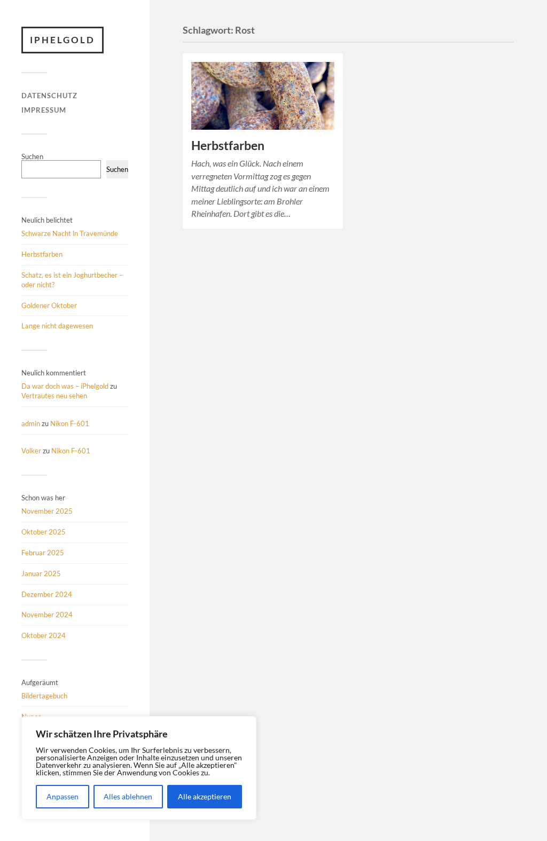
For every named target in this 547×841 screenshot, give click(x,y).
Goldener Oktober (49, 305)
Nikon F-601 (69, 423)
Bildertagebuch (44, 695)
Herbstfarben (41, 254)
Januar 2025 (41, 573)
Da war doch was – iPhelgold (64, 386)
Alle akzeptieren (204, 796)
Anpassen (62, 796)
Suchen (32, 156)
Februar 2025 (42, 552)
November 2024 (47, 614)
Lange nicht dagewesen (57, 325)
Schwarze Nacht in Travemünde (69, 233)
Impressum (43, 110)
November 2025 (47, 511)
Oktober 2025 (43, 532)
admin (30, 423)
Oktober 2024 (43, 635)
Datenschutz (49, 95)
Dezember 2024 (46, 594)
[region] (138, 768)
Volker (31, 450)
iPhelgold (62, 39)
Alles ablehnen (128, 796)
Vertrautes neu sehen (54, 395)
